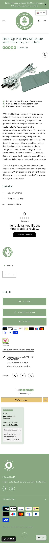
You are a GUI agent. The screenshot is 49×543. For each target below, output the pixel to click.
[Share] (15, 375)
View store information (18, 366)
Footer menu (9, 499)
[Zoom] (45, 55)
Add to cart (24, 301)
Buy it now (24, 321)
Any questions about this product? (18, 349)
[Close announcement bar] (45, 4)
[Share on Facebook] (23, 375)
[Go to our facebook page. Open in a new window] (5, 488)
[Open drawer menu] (4, 21)
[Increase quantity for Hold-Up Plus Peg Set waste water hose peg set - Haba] (14, 274)
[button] (40, 12)
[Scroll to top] (24, 535)
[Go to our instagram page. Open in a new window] (12, 488)
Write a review (21, 400)
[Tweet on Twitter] (31, 375)
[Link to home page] (9, 465)
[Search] (39, 21)
